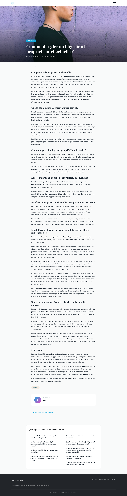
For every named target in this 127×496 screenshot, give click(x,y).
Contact (113, 479)
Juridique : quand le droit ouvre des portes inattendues (44, 451)
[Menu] (114, 3)
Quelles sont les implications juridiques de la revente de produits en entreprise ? (80, 443)
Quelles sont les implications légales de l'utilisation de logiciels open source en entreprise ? (43, 444)
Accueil (33, 67)
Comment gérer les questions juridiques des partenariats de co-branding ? (80, 463)
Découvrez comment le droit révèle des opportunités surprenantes (79, 457)
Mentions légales (104, 479)
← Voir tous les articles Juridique (42, 412)
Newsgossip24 (17, 480)
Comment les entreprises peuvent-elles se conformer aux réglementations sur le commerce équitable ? (80, 450)
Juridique (31, 41)
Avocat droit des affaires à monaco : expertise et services (80, 437)
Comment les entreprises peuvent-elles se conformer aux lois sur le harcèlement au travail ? (44, 458)
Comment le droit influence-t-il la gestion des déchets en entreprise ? (45, 437)
